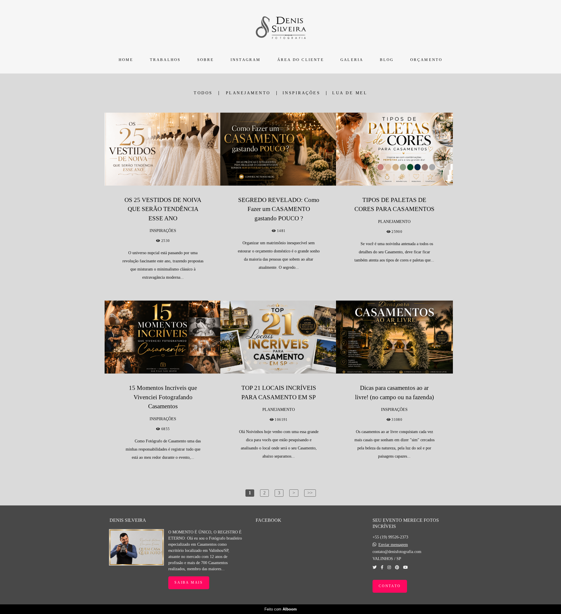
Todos (203, 93)
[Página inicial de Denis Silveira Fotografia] (281, 27)
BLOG (387, 59)
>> (310, 493)
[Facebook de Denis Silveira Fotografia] (382, 567)
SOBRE (205, 59)
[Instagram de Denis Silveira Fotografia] (389, 567)
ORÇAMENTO (426, 59)
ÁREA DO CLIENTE (300, 59)
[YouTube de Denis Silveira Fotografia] (405, 567)
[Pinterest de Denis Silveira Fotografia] (397, 567)
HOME (126, 59)
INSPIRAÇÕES (302, 93)
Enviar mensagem (393, 545)
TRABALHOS (165, 59)
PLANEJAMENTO (248, 93)
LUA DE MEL (349, 93)
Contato (390, 586)
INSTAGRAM (246, 59)
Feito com (280, 609)
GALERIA (351, 59)
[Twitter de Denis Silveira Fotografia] (375, 567)
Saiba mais (188, 583)
